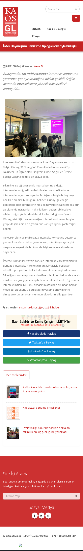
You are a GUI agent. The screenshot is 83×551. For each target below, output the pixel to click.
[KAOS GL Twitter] (41, 516)
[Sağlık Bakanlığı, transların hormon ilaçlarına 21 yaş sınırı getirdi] (13, 392)
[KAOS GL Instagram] (48, 516)
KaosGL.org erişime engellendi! (41, 407)
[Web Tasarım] (49, 545)
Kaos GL (39, 66)
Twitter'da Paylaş (42, 342)
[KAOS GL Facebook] (35, 516)
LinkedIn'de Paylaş (42, 351)
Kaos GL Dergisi (56, 28)
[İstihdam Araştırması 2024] (41, 320)
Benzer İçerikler (16, 375)
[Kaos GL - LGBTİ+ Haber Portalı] (12, 21)
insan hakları (27, 307)
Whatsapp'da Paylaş (42, 360)
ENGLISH (37, 28)
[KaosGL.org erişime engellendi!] (13, 412)
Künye (36, 36)
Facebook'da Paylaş (42, 333)
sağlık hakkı (52, 307)
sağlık (39, 307)
